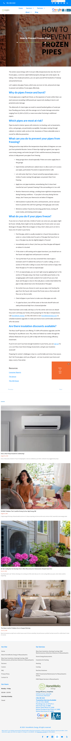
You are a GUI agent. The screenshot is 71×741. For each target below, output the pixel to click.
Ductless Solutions (41, 670)
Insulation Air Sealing (42, 660)
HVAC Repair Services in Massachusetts (47, 679)
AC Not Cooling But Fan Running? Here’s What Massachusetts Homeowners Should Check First (26, 569)
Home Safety (30, 42)
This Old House (14, 381)
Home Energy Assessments (44, 656)
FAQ (2, 670)
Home (21, 8)
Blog (36, 12)
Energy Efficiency (23, 42)
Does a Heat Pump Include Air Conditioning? (12, 453)
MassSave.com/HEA (42, 732)
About (28, 12)
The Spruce (12, 377)
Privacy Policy (5, 674)
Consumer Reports (15, 372)
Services (29, 8)
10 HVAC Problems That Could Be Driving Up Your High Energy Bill (18, 511)
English (55, 1)
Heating (38, 663)
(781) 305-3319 (40, 698)
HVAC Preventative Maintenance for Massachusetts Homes (51, 674)
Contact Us (4, 677)
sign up (56, 344)
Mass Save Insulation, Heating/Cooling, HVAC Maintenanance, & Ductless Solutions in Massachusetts (17, 659)
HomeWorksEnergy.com (49, 316)
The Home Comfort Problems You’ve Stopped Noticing (15, 628)
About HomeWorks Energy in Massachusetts (14, 655)
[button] (68, 364)
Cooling (38, 667)
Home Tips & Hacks (38, 42)
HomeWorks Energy (18, 316)
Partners (40, 8)
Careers (3, 667)
